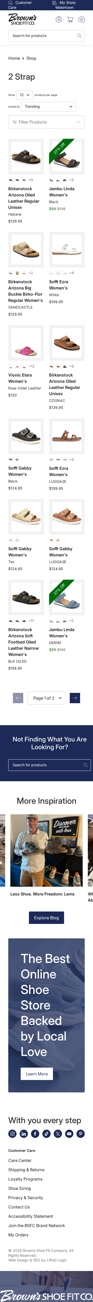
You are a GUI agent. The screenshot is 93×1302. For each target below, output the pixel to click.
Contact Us (19, 1206)
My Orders (18, 1234)
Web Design (18, 1260)
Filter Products (33, 122)
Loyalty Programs (25, 1179)
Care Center (20, 1160)
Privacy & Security (25, 1197)
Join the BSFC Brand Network (36, 1225)
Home (14, 58)
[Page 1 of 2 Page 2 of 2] (46, 698)
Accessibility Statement (30, 1216)
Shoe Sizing (19, 1188)
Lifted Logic (57, 1260)
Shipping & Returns (26, 1169)
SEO (36, 1260)
